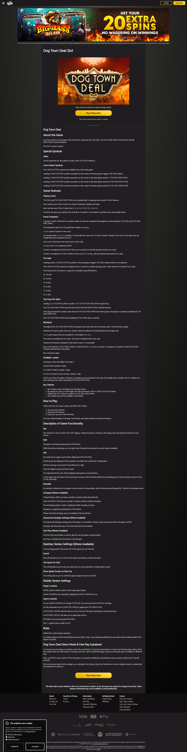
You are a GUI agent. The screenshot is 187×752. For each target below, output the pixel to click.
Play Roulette (125, 707)
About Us (52, 699)
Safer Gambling (88, 699)
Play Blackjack (125, 710)
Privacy (66, 701)
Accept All (35, 746)
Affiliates (105, 701)
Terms (65, 699)
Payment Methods (90, 704)
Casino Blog (106, 699)
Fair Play (86, 701)
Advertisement (13, 739)
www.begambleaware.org (100, 744)
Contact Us (53, 701)
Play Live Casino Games (129, 704)
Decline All (14, 746)
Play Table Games (126, 701)
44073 (98, 749)
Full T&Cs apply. (164, 43)
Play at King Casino (93, 113)
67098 (140, 746)
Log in (166, 3)
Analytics (11, 737)
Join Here (179, 3)
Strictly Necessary (14, 735)
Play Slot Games (126, 699)
